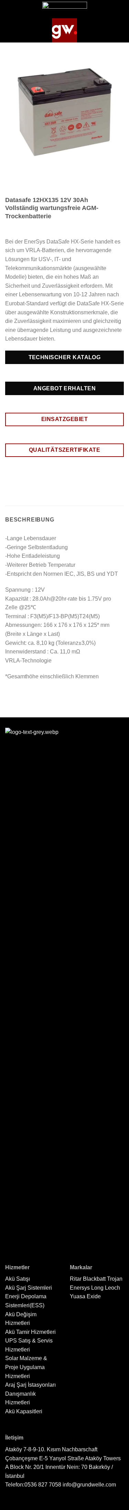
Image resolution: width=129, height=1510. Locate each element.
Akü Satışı (17, 1279)
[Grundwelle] (64, 30)
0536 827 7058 (42, 1485)
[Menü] (11, 30)
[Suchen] (119, 30)
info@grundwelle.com (89, 1485)
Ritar (76, 1279)
